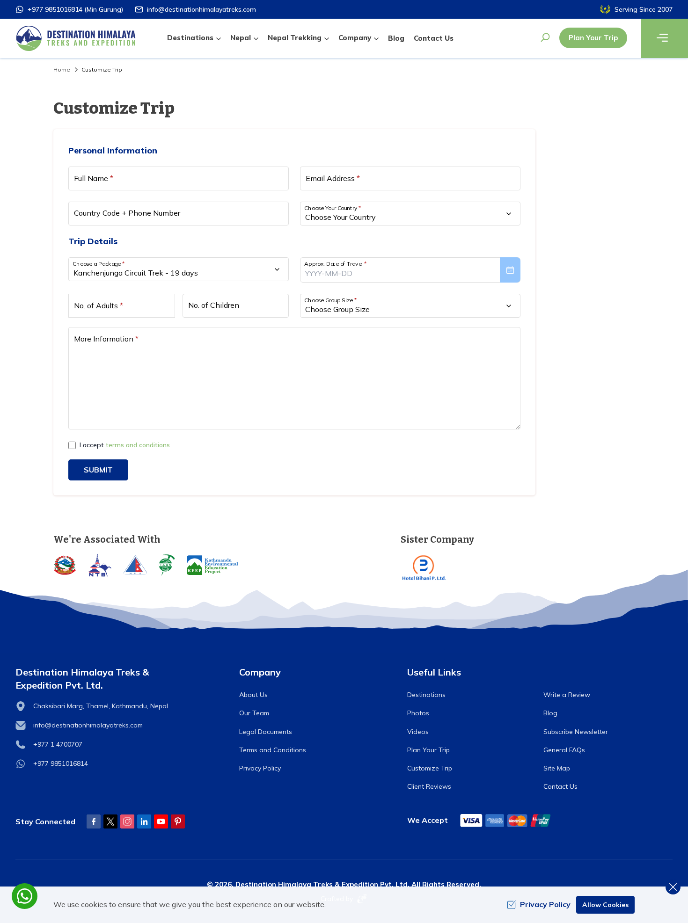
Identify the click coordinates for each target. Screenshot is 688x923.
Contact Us (434, 38)
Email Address (333, 178)
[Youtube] (161, 821)
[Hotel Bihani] (518, 567)
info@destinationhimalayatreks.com (201, 9)
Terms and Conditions (272, 750)
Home (61, 69)
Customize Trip (429, 768)
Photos (418, 713)
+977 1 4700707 (57, 744)
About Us (253, 694)
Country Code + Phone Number (127, 213)
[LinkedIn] (144, 821)
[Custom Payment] (506, 820)
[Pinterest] (178, 821)
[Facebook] (94, 821)
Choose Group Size (330, 300)
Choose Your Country (332, 207)
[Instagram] (127, 821)
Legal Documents (265, 731)
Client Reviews (429, 786)
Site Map (556, 768)
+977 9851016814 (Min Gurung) (75, 9)
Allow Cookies (605, 905)
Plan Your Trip (593, 37)
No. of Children (213, 305)
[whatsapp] (24, 896)
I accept (125, 445)
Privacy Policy (260, 768)
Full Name (93, 178)
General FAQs (564, 750)
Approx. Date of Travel (335, 263)
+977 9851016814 (60, 763)
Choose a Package (98, 263)
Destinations (426, 694)
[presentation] (410, 270)
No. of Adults (98, 305)
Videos (418, 731)
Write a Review (566, 694)
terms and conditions (138, 445)
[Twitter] (110, 821)
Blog (396, 38)
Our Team (254, 713)
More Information (106, 338)
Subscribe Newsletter (575, 731)
